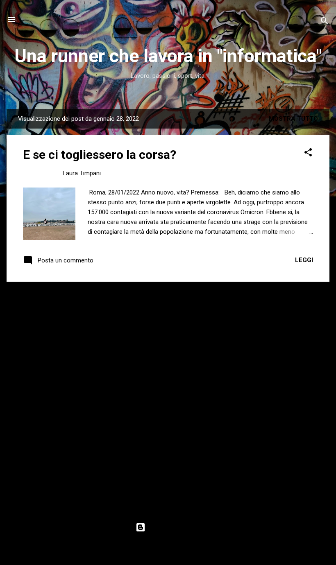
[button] (308, 153)
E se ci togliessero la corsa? (99, 154)
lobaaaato (188, 543)
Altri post (168, 297)
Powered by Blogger (173, 527)
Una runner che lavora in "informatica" (168, 56)
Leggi (304, 260)
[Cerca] (324, 22)
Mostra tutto (293, 118)
